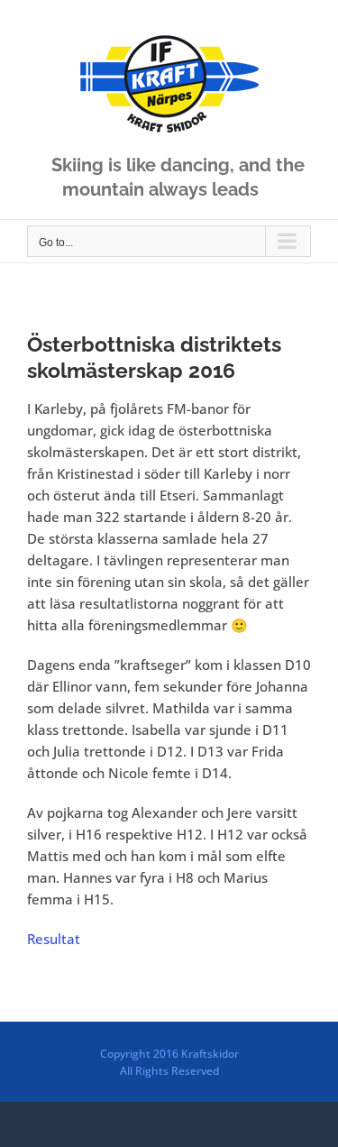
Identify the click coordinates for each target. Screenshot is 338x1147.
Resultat (53, 939)
